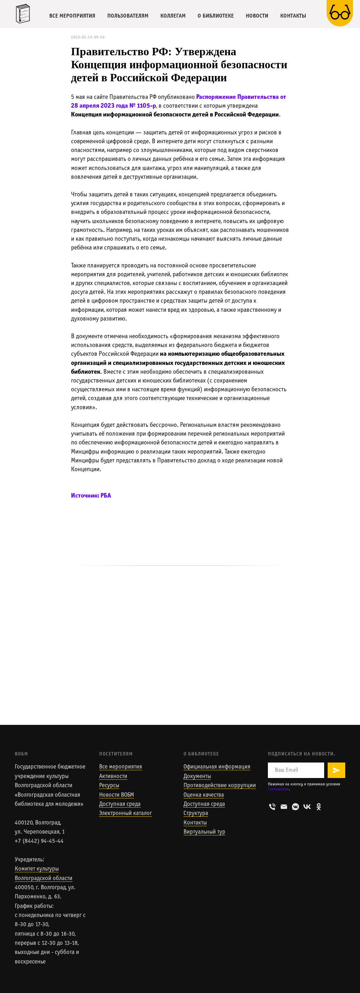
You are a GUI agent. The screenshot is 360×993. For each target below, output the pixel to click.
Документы (197, 776)
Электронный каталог (125, 813)
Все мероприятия (120, 767)
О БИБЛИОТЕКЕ (216, 16)
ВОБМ (21, 754)
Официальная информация (217, 767)
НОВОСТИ (257, 16)
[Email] (283, 806)
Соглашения (278, 789)
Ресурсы (109, 786)
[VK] (307, 806)
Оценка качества (204, 795)
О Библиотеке (201, 754)
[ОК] (318, 806)
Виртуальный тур (204, 832)
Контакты (195, 823)
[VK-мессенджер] (295, 806)
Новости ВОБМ (116, 795)
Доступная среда (120, 804)
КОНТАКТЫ (293, 16)
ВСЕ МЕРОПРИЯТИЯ (72, 16)
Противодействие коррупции (220, 786)
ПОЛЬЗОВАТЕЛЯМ (127, 16)
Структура (196, 813)
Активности (113, 776)
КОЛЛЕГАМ (173, 16)
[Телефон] (272, 806)
